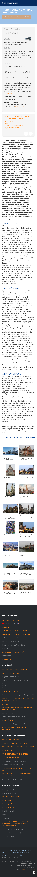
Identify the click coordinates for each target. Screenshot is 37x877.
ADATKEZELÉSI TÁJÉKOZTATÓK (13, 652)
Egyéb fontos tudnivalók (10, 677)
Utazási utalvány (8, 807)
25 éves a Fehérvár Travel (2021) (13, 829)
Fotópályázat (6, 800)
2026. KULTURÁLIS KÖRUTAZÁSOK (14, 743)
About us (14, 624)
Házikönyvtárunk (8, 811)
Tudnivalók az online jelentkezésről (14, 761)
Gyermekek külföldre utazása (12, 779)
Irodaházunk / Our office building (13, 645)
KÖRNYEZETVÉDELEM (10, 797)
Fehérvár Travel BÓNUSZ (11, 673)
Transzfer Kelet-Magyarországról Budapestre (17, 724)
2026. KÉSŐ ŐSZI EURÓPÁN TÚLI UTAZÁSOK (18, 747)
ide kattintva (19, 106)
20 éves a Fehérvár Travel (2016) (13, 833)
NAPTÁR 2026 (7, 750)
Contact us (18, 620)
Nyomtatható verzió (12, 128)
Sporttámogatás (8, 836)
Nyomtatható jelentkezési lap (12, 765)
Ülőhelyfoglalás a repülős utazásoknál (15, 680)
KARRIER (5, 648)
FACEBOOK (6, 659)
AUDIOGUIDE (7, 704)
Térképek (5, 818)
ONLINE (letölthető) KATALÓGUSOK (15, 631)
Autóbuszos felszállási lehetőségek (14, 717)
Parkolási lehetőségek (10, 713)
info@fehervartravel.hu (27, 869)
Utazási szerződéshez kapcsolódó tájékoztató (18, 695)
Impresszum (6, 656)
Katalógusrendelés (8, 790)
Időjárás (5, 814)
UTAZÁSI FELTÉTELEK (10, 691)
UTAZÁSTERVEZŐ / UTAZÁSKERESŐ (15, 754)
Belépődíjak (9, 121)
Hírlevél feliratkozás (9, 793)
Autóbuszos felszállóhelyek (14, 126)
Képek (7, 124)
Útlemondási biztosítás (10, 688)
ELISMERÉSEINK (8, 627)
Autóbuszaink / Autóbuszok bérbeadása (16, 634)
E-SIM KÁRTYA (7, 720)
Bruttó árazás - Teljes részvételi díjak (18, 117)
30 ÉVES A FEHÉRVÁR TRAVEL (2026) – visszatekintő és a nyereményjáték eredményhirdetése (16, 824)
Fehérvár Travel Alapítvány (11, 641)
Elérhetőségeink (8, 620)
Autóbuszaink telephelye (10, 638)
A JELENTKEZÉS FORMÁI (11, 757)
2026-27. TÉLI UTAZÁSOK (11, 740)
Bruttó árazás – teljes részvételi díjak (14, 670)
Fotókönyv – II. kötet (9, 804)
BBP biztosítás (7, 686)
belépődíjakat (8, 93)
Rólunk (6, 624)
